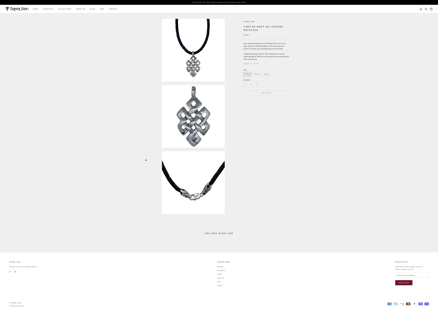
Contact (113, 9)
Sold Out (266, 93)
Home (35, 9)
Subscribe (404, 283)
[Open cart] (431, 9)
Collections (64, 9)
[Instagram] (15, 271)
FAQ (102, 9)
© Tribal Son (15, 303)
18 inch (247, 74)
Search (219, 274)
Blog (92, 9)
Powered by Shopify (16, 306)
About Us (80, 9)
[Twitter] (254, 63)
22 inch (266, 74)
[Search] (426, 9)
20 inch (256, 74)
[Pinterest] (257, 63)
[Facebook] (251, 63)
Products (48, 9)
